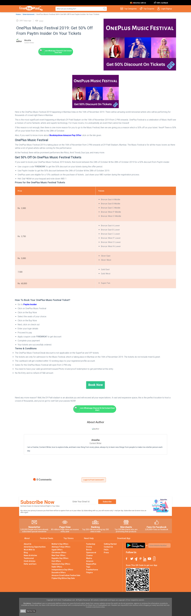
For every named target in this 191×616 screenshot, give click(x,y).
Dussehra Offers (59, 572)
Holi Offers (56, 561)
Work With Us (29, 550)
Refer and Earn (30, 564)
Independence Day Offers (62, 570)
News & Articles (30, 555)
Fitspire (89, 572)
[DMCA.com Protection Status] (28, 612)
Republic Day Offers (60, 558)
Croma (89, 547)
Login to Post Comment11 (93, 480)
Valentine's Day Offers (61, 564)
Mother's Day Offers (60, 544)
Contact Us (108, 547)
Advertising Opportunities (35, 547)
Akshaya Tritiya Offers (61, 547)
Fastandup (90, 544)
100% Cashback (162, 3)
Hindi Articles (29, 561)
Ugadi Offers (57, 550)
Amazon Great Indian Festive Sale (66, 575)
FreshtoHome (92, 570)
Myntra (89, 558)
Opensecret (91, 552)
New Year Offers (58, 555)
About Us (27, 544)
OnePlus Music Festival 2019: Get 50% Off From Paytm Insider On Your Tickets (67, 14)
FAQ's (106, 550)
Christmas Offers (59, 552)
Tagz (88, 567)
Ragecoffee (91, 564)
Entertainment (28, 14)
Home (18, 14)
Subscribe (107, 502)
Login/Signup (166, 9)
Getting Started (110, 544)
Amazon (89, 561)
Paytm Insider (30, 304)
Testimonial (29, 558)
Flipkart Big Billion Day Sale (63, 578)
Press (106, 552)
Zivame (89, 555)
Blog (26, 552)
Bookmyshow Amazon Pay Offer (66, 135)
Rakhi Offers (57, 567)
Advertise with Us (139, 3)
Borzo (88, 550)
